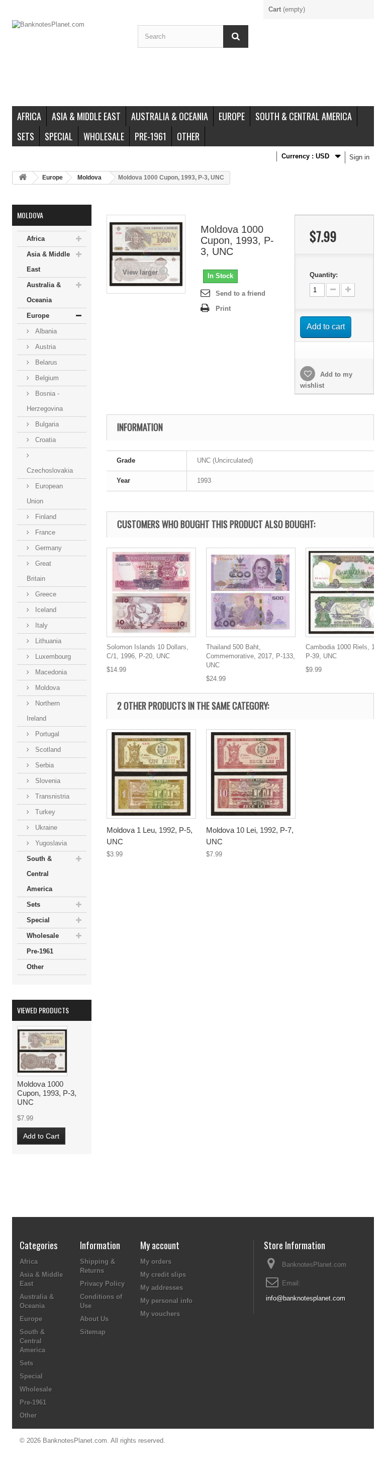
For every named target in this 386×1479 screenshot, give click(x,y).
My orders (155, 1261)
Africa (29, 116)
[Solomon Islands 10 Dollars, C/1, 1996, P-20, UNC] (151, 592)
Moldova (89, 177)
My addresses (161, 1287)
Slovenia (46, 781)
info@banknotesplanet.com (305, 1298)
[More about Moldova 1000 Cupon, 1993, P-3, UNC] (42, 1051)
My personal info (166, 1300)
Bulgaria (46, 424)
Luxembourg (52, 656)
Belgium (46, 378)
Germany (47, 548)
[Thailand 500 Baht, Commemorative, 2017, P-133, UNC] (251, 592)
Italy (40, 625)
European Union (45, 493)
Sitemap (93, 1332)
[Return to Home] (22, 177)
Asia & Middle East (86, 116)
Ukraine (45, 827)
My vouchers (160, 1314)
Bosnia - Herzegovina (45, 401)
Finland (44, 516)
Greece (44, 594)
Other (188, 136)
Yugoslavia (50, 843)
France (44, 532)
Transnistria (51, 796)
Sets (25, 136)
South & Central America (303, 116)
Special (59, 136)
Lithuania (47, 641)
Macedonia (50, 672)
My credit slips (163, 1274)
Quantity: (324, 275)
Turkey (44, 812)
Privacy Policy (102, 1283)
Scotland (47, 749)
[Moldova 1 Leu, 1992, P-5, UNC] (151, 774)
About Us (94, 1319)
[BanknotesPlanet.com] (67, 63)
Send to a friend (240, 293)
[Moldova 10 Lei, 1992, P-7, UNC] (251, 774)
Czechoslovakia (50, 470)
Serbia (43, 765)
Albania (45, 331)
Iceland (44, 610)
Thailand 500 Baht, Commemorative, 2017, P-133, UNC (250, 656)
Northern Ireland (43, 711)
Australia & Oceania (169, 116)
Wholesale (103, 136)
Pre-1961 (150, 136)
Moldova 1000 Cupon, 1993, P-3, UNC (46, 1093)
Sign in (359, 157)
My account (159, 1245)
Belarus (45, 362)
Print (223, 308)
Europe (232, 116)
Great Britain (39, 571)
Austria (44, 347)
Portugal (46, 734)
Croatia (44, 440)
